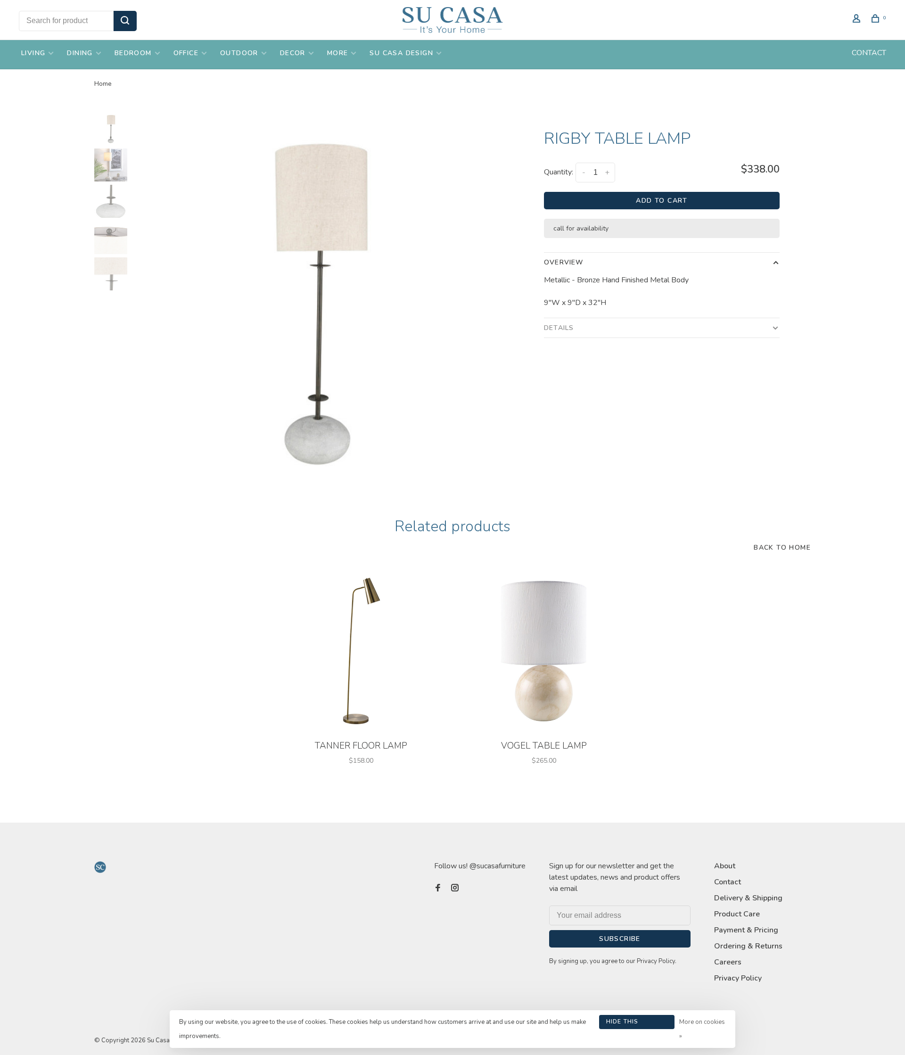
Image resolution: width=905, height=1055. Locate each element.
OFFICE (185, 53)
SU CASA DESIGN (401, 53)
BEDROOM (133, 53)
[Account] (858, 20)
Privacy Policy (738, 978)
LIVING (33, 53)
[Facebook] (438, 888)
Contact (727, 882)
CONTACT (869, 53)
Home (103, 83)
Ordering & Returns (748, 946)
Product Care (737, 914)
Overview (564, 262)
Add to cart (661, 200)
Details (559, 327)
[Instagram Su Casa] (455, 888)
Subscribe (620, 938)
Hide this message (622, 1023)
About (724, 866)
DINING (79, 53)
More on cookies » (702, 1029)
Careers (727, 962)
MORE (337, 53)
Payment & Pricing (746, 930)
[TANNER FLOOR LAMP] (361, 651)
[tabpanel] (318, 300)
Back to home (782, 547)
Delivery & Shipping (748, 898)
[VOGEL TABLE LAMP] (544, 651)
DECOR (292, 53)
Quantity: (558, 172)
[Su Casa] (100, 867)
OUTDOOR (239, 53)
